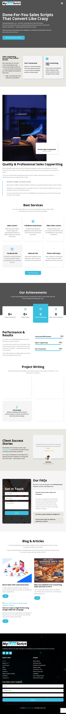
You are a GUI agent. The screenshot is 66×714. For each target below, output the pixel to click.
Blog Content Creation (8, 673)
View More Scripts (38, 678)
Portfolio (4, 675)
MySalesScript (6, 449)
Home (4, 661)
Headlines (36, 673)
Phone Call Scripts (38, 671)
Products (4, 671)
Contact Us (5, 678)
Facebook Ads (37, 663)
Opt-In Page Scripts (38, 675)
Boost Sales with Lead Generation (15, 585)
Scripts (4, 669)
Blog (3, 667)
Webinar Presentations (39, 665)
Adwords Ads (36, 667)
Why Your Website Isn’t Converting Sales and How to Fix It (48, 586)
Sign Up (33, 700)
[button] (62, 3)
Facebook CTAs (37, 669)
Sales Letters (36, 661)
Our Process (5, 665)
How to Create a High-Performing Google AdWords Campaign (15, 609)
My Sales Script (29, 708)
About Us (5, 663)
